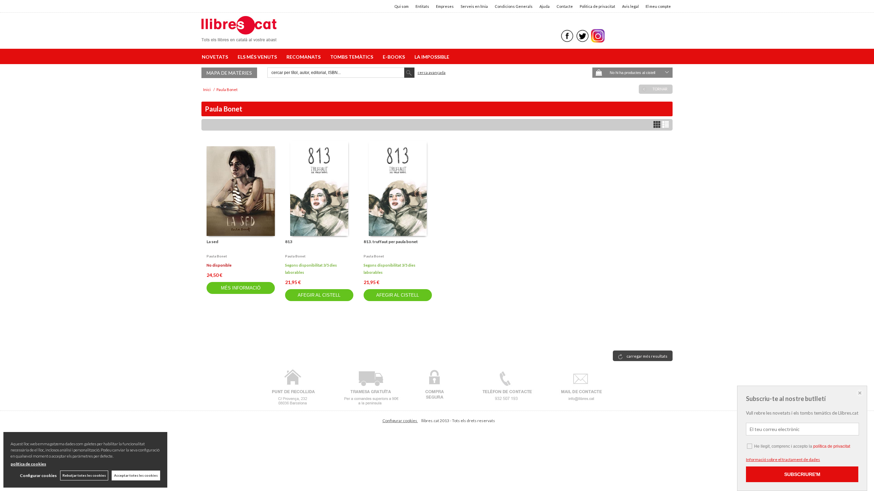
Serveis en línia (474, 6)
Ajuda (544, 6)
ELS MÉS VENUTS (258, 57)
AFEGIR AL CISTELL (319, 295)
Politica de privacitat (597, 6)
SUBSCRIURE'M (802, 474)
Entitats (422, 6)
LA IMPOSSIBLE (431, 57)
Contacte (564, 6)
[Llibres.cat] (239, 37)
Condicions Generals (514, 6)
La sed (212, 241)
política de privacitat (831, 446)
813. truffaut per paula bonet (391, 241)
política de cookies (28, 463)
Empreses (445, 6)
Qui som (401, 6)
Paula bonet (217, 256)
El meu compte (658, 6)
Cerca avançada (432, 72)
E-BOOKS (395, 57)
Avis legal (630, 6)
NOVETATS (216, 57)
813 (288, 241)
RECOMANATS (304, 57)
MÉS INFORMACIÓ (240, 288)
